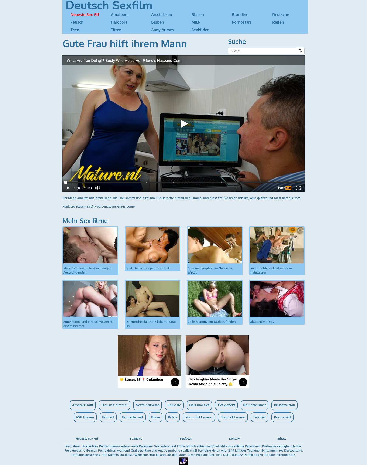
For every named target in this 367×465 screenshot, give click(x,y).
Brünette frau (284, 405)
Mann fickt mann (198, 417)
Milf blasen (85, 417)
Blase (155, 417)
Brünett (108, 417)
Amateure (119, 14)
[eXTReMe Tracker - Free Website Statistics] (183, 460)
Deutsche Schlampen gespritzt (147, 268)
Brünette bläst (254, 405)
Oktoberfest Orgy (262, 321)
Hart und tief (199, 405)
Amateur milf (82, 405)
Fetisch (77, 22)
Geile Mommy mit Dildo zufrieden (212, 321)
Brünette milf (132, 417)
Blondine (240, 14)
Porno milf (282, 417)
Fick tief (259, 417)
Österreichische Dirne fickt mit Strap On (151, 323)
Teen (75, 29)
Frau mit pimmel (114, 405)
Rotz (97, 206)
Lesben (157, 22)
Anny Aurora (162, 29)
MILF (196, 22)
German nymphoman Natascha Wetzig (210, 270)
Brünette (174, 405)
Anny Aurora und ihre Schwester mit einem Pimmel (88, 323)
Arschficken (161, 14)
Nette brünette (147, 405)
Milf (90, 206)
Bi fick (172, 417)
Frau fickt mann (232, 417)
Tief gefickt (226, 405)
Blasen (198, 14)
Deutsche (280, 14)
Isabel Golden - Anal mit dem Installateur (271, 270)
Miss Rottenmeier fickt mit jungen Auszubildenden (87, 270)
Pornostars (242, 22)
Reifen (278, 22)
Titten (116, 29)
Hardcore (119, 22)
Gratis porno (126, 206)
